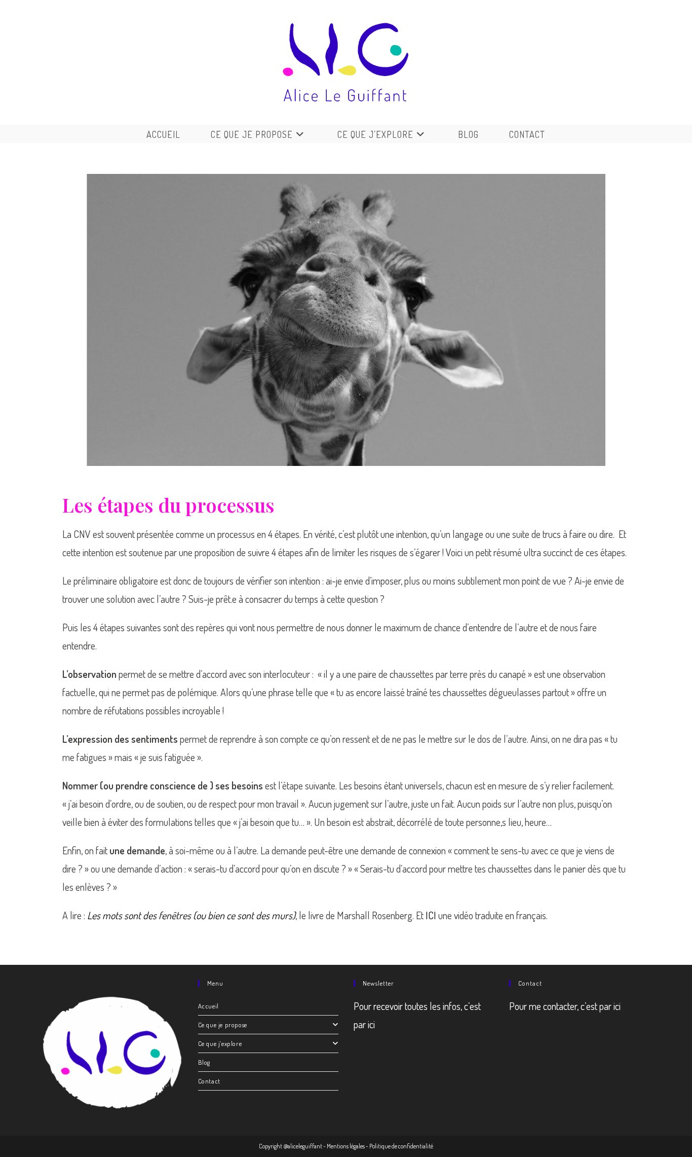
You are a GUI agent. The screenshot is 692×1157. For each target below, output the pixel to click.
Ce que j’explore (220, 1043)
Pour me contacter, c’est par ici (565, 1006)
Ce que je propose (222, 1025)
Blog (204, 1062)
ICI (431, 915)
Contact (209, 1081)
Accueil (208, 1006)
